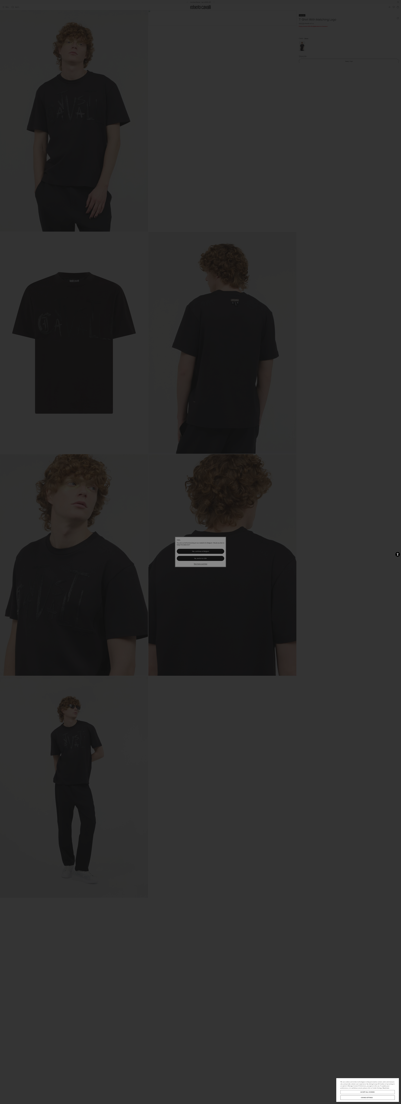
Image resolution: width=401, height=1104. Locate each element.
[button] (367, 1097)
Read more (386, 1088)
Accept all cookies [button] (367, 1092)
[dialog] (367, 1090)
